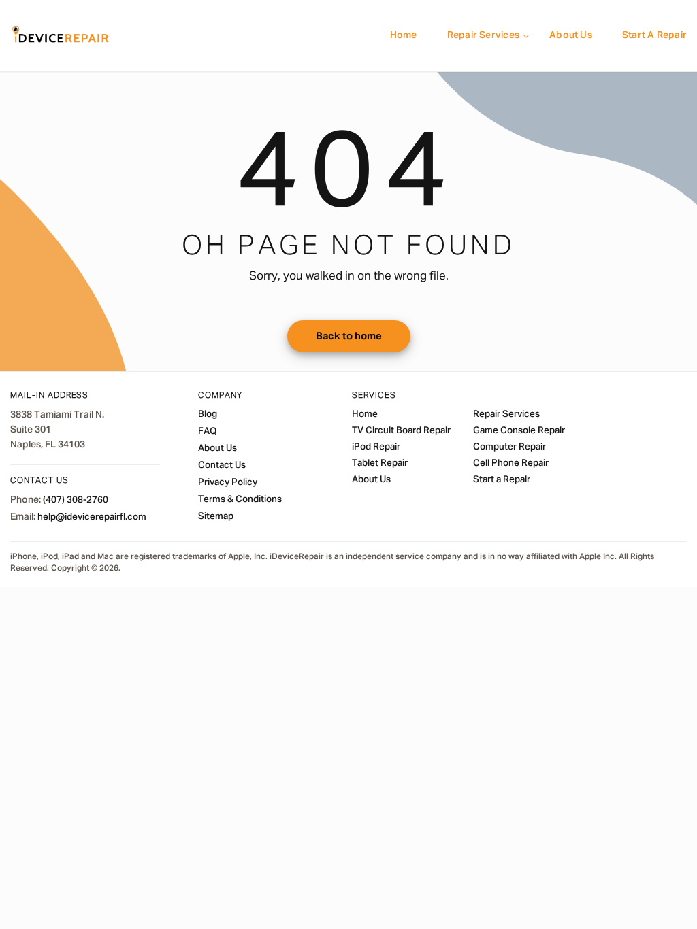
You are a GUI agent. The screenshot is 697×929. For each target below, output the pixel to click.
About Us (570, 35)
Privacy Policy (227, 482)
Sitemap (215, 516)
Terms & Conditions (240, 499)
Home (403, 35)
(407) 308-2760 (75, 500)
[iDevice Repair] (60, 35)
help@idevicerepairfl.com (91, 517)
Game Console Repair (519, 430)
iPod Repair (376, 447)
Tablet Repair (380, 463)
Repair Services (483, 35)
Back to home (349, 336)
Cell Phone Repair (511, 463)
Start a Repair (654, 35)
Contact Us (222, 465)
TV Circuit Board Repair (401, 430)
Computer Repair (509, 447)
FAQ (207, 431)
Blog (207, 414)
